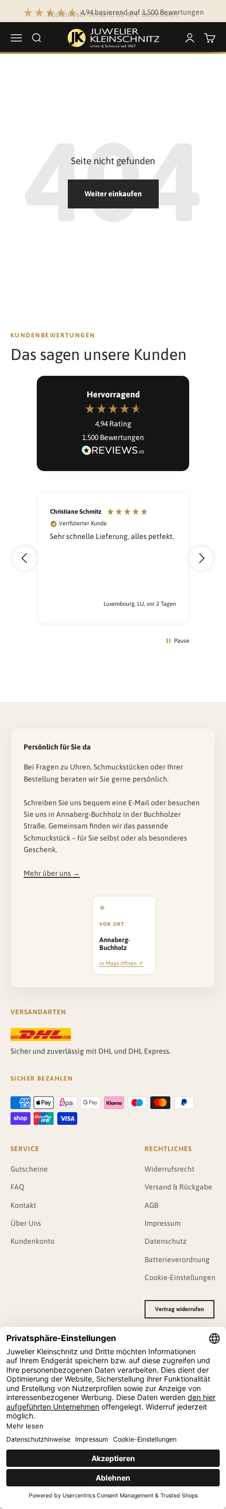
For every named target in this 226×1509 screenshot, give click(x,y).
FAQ (17, 1187)
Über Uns (26, 1223)
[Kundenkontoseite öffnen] (190, 38)
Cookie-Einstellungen (180, 1277)
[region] (113, 558)
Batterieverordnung (177, 1259)
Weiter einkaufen (113, 193)
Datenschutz (166, 1241)
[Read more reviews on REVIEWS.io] (113, 452)
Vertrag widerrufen (179, 1309)
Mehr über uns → (52, 873)
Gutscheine (29, 1169)
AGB (151, 1205)
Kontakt (23, 1205)
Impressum (163, 1223)
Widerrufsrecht (169, 1169)
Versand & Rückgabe (178, 1187)
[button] (24, 558)
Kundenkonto (33, 1241)
